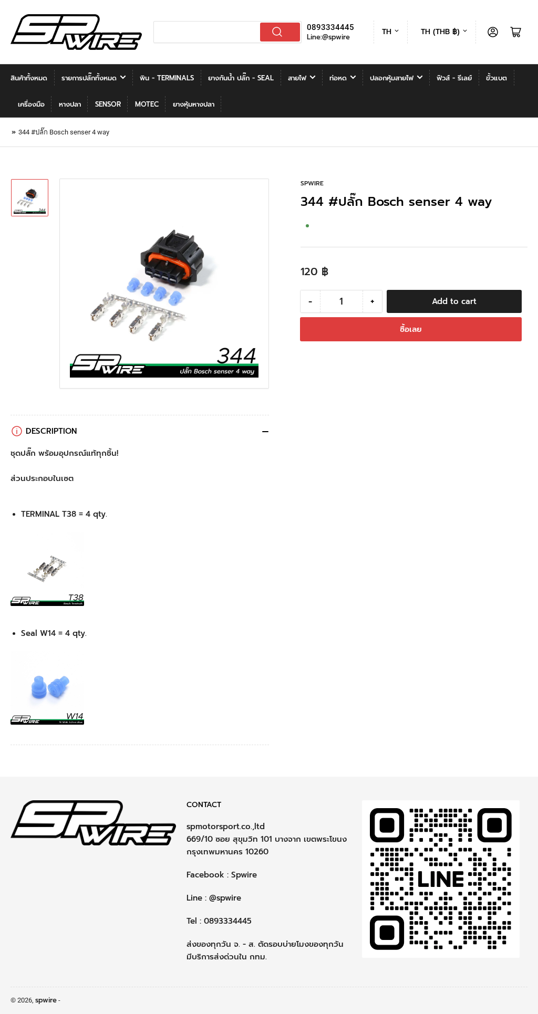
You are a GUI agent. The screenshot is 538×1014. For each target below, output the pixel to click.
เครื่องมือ (31, 104)
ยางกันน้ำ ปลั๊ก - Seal (241, 78)
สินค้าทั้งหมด (29, 78)
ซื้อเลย (411, 329)
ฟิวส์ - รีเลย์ (454, 78)
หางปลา (70, 104)
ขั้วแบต (496, 78)
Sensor (108, 104)
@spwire (225, 898)
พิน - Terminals (167, 78)
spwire (312, 183)
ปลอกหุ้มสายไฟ (391, 78)
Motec (147, 104)
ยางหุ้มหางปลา (193, 104)
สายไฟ (297, 78)
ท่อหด (338, 78)
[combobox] (227, 32)
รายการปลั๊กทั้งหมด (89, 78)
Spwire (244, 875)
